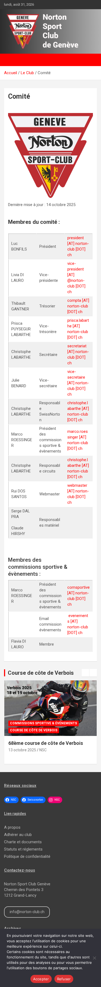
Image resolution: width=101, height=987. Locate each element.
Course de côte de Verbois (41, 673)
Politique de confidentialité (27, 856)
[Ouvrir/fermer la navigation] (11, 60)
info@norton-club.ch (27, 912)
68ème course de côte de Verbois (45, 743)
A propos (12, 827)
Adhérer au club (18, 834)
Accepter (41, 979)
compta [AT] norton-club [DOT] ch (78, 306)
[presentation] (85, 673)
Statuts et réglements (23, 849)
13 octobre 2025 (22, 750)
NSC (43, 750)
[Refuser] (94, 958)
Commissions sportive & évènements (43, 723)
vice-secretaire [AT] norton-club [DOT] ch (78, 383)
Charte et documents (23, 841)
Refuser (64, 979)
